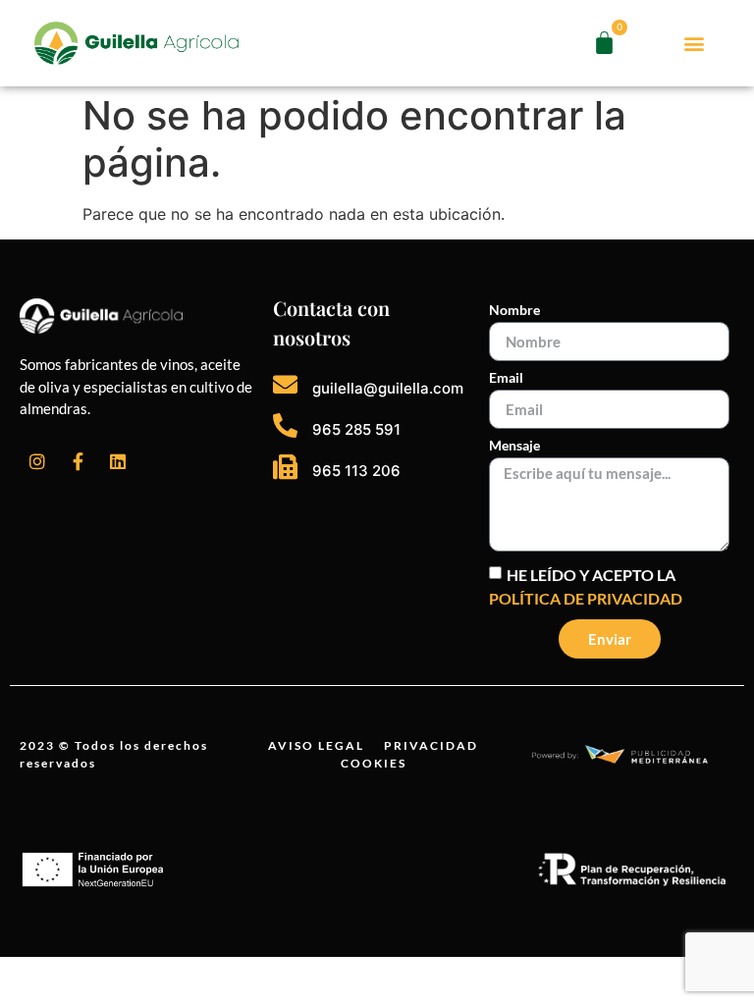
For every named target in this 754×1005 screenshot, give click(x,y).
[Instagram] (37, 461)
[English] (663, 31)
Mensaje (514, 446)
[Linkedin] (117, 461)
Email (506, 378)
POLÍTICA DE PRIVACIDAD (585, 598)
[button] (694, 43)
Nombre (514, 310)
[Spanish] (663, 55)
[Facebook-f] (77, 461)
